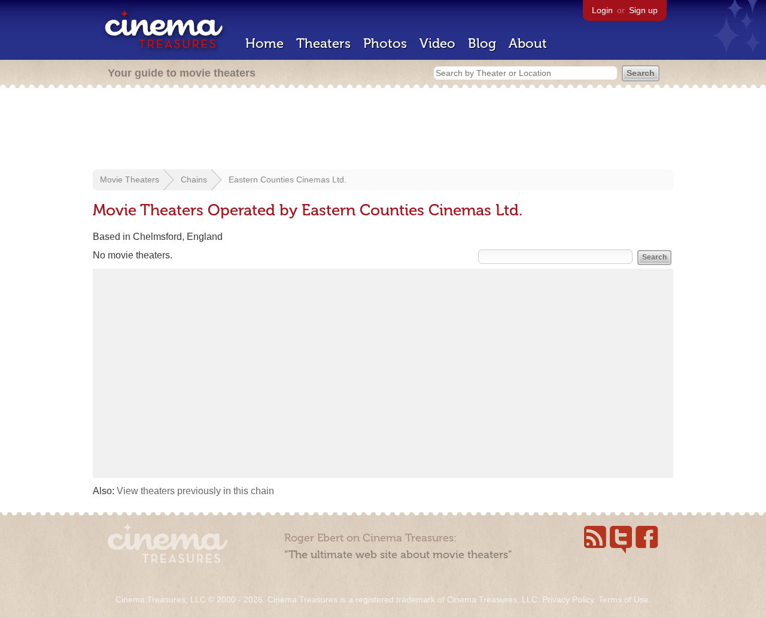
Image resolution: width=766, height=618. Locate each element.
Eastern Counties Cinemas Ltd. (287, 179)
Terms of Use (623, 599)
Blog (482, 43)
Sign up (643, 10)
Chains (194, 179)
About (528, 43)
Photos (385, 43)
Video (437, 43)
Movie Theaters (129, 179)
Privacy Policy (568, 599)
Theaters (323, 43)
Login (602, 10)
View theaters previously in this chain (195, 491)
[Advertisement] (383, 130)
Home (264, 43)
